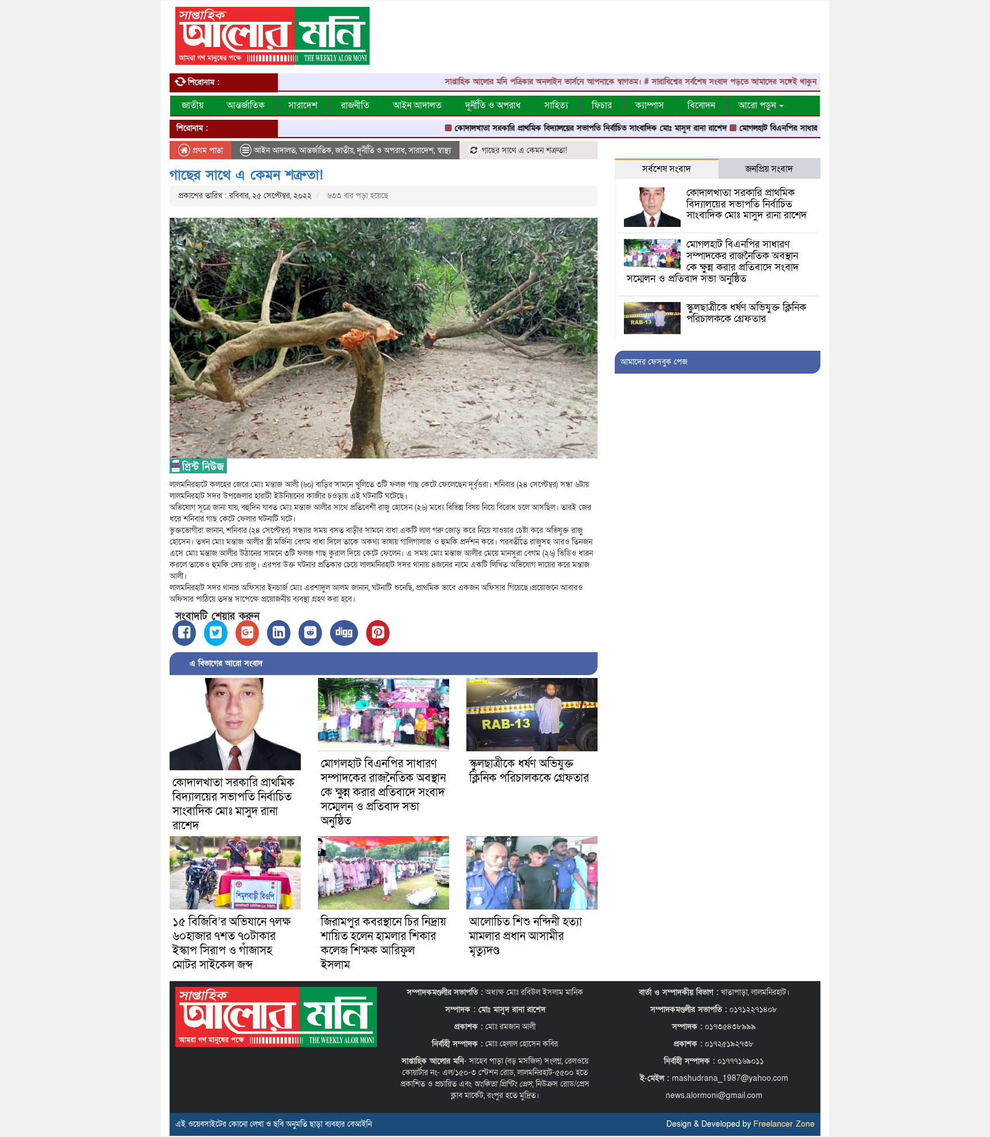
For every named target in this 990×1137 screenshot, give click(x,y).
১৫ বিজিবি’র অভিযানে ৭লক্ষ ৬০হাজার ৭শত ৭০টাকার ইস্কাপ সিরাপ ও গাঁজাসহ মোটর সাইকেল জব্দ (231, 944)
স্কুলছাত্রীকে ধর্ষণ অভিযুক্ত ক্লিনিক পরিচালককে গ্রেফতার (529, 771)
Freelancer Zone (784, 1124)
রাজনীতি (355, 105)
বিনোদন (701, 105)
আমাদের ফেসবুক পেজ (654, 361)
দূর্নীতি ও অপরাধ (493, 105)
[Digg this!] (344, 633)
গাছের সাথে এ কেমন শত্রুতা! (246, 175)
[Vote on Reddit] (310, 633)
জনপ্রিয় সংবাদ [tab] (769, 169)
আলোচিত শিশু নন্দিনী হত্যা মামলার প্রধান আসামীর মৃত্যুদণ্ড (525, 936)
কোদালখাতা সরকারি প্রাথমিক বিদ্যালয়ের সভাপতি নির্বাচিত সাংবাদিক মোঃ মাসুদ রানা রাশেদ (554, 128)
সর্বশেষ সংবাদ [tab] (666, 169)
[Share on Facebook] (184, 633)
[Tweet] (215, 633)
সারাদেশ (302, 105)
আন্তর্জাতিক (246, 105)
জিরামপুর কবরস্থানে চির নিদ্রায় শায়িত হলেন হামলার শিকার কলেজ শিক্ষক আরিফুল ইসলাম (383, 944)
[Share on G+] (247, 633)
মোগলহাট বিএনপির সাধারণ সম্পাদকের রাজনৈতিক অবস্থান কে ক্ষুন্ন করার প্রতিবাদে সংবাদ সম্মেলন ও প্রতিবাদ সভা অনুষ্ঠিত (383, 792)
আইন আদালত (417, 105)
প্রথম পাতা (206, 150)
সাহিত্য (556, 105)
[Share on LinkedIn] (278, 633)
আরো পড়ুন (758, 105)
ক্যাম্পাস (649, 105)
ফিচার (602, 105)
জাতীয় (192, 105)
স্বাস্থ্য (444, 150)
